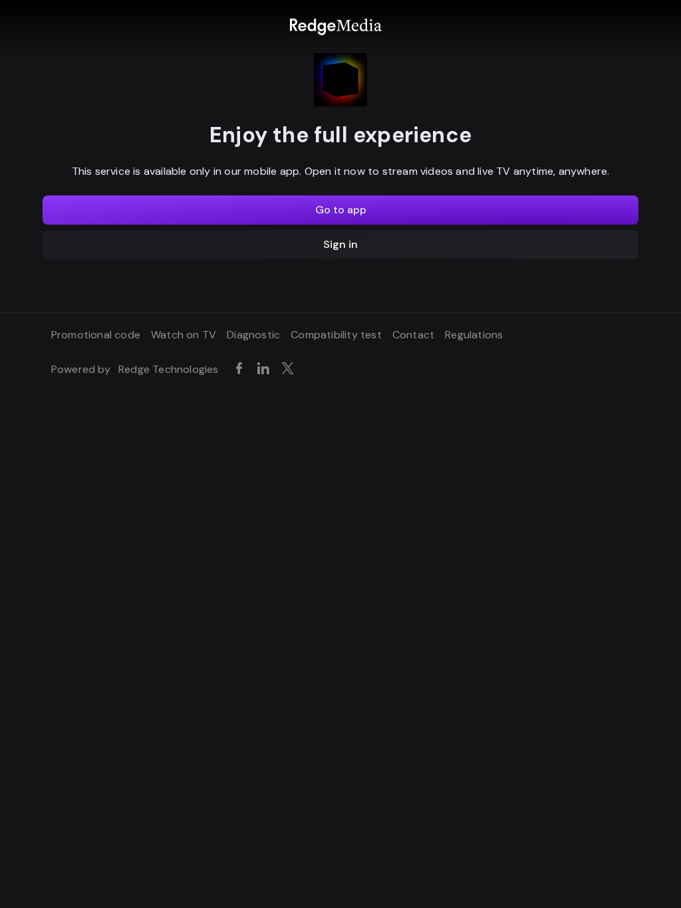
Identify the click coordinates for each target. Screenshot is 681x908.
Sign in (340, 244)
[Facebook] (241, 369)
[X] (290, 369)
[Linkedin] (266, 369)
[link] (335, 26)
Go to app (340, 210)
